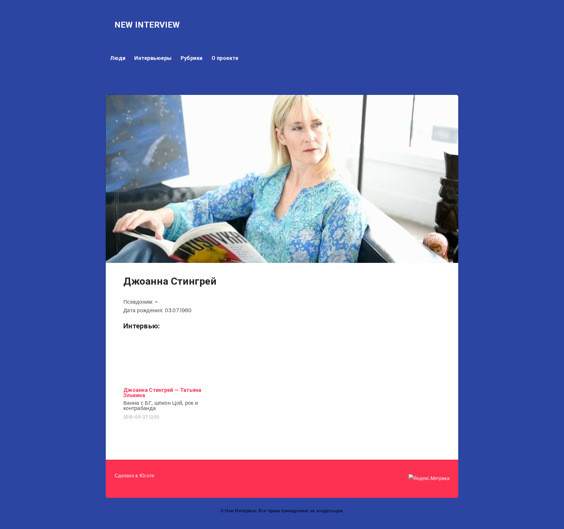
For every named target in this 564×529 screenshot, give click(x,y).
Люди (117, 58)
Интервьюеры (153, 58)
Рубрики (192, 58)
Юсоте (147, 475)
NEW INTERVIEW (147, 25)
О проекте (225, 58)
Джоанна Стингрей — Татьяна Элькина (162, 392)
